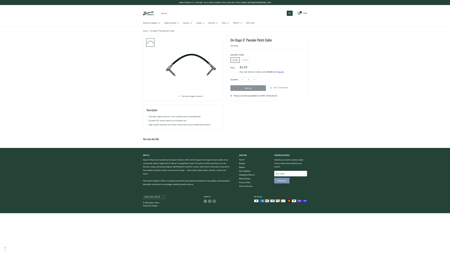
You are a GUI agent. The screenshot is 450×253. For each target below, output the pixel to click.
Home (145, 31)
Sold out (248, 88)
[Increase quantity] (254, 79)
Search (242, 159)
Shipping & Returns (247, 175)
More (224, 23)
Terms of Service (246, 186)
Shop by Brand (170, 23)
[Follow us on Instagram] (209, 201)
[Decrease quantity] (242, 79)
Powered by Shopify (150, 206)
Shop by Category (150, 23)
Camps (199, 23)
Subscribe (282, 180)
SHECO (236, 23)
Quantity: (234, 79)
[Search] (290, 13)
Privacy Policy (245, 182)
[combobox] (223, 13)
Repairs (242, 167)
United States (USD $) (152, 197)
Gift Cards (250, 23)
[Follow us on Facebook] (205, 201)
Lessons (186, 23)
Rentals (242, 163)
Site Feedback (244, 171)
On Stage (234, 46)
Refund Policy (244, 178)
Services (211, 23)
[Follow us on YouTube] (214, 201)
